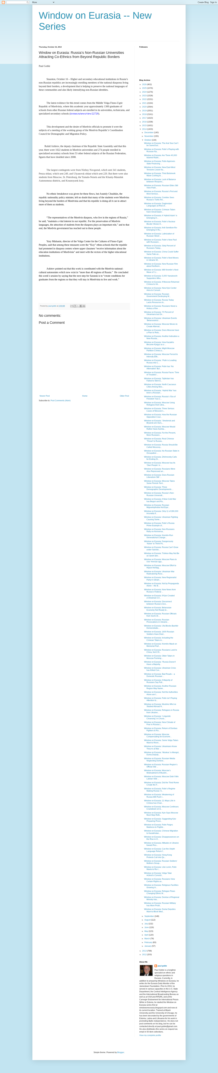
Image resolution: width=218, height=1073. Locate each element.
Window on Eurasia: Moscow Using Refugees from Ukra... (159, 404)
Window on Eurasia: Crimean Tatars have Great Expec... (159, 211)
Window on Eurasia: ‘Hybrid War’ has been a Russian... (160, 391)
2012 (144, 954)
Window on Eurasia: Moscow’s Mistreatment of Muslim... (157, 771)
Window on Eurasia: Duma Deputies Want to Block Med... (160, 910)
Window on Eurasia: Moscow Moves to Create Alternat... (160, 325)
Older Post (124, 396)
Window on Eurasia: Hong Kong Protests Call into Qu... (158, 856)
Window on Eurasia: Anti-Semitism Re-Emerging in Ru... (160, 229)
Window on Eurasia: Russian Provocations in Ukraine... (156, 621)
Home (84, 396)
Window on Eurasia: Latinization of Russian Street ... (159, 235)
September (149, 916)
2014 (144, 129)
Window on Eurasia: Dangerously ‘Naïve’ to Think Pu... (158, 542)
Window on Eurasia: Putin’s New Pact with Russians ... (160, 241)
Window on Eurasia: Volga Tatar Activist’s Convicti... (158, 874)
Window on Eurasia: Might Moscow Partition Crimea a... (159, 349)
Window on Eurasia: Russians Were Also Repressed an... (159, 470)
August (147, 920)
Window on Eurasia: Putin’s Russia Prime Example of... (159, 524)
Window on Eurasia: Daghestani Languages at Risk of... (158, 204)
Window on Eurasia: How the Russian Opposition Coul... (160, 415)
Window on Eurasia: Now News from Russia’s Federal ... (160, 590)
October (148, 140)
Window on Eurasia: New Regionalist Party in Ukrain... (160, 578)
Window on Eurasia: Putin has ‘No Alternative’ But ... (159, 367)
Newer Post (45, 396)
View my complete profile (150, 1035)
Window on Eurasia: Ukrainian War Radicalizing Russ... (159, 572)
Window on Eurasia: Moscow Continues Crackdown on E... (161, 808)
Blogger (120, 1052)
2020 (144, 107)
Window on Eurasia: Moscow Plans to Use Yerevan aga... (160, 560)
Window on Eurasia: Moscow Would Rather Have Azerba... (159, 428)
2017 (144, 118)
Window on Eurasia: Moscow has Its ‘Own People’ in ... (159, 464)
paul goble (162, 966)
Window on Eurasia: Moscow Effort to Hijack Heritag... (160, 566)
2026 (144, 84)
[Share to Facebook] (81, 306)
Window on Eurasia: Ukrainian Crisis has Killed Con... (160, 669)
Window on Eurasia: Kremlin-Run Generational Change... (158, 536)
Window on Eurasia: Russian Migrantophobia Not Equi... (157, 506)
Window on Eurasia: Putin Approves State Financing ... (159, 162)
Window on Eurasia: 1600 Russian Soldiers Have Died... (159, 633)
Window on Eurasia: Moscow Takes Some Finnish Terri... (159, 482)
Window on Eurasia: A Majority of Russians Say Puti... (158, 681)
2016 (144, 122)
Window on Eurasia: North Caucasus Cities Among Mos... (160, 385)
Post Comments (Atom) (61, 400)
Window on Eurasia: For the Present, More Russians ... (160, 434)
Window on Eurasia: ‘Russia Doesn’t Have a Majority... (160, 663)
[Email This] (71, 306)
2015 (144, 125)
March (147, 938)
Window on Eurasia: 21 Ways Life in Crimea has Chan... (159, 802)
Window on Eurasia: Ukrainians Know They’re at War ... (160, 747)
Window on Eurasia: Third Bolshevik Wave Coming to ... (159, 174)
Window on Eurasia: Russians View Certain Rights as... (159, 880)
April (146, 935)
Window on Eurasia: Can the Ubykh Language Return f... (159, 850)
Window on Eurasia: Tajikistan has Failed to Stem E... (159, 379)
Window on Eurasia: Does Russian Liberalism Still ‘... (159, 476)
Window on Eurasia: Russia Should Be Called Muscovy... (161, 446)
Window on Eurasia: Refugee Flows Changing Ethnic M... (159, 892)
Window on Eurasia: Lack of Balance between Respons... (160, 180)
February (148, 942)
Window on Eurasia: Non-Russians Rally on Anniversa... (159, 530)
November (149, 136)
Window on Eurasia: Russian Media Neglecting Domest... (159, 759)
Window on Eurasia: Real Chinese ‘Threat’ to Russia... (159, 440)
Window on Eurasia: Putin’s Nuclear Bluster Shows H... (159, 222)
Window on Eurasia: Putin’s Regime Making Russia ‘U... (159, 790)
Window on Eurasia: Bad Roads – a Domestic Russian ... (159, 675)
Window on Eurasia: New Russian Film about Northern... (161, 265)
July (146, 924)
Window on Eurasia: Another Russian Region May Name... (160, 687)
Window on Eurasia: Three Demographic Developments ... (158, 488)
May (146, 931)
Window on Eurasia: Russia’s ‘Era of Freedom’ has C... (160, 397)
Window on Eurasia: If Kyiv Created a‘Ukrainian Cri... (159, 597)
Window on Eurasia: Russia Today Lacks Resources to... (159, 301)
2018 (144, 114)
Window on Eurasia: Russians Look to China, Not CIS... (160, 651)
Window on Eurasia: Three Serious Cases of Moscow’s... (159, 409)
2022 (144, 99)
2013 (144, 951)
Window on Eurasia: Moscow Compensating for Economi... (158, 735)
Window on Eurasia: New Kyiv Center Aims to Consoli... (160, 289)
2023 (144, 96)
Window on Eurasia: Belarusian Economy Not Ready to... (157, 609)
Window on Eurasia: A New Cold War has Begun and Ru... (160, 500)
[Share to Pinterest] (84, 306)
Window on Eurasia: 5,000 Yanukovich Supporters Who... (160, 277)
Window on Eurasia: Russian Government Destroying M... (157, 295)
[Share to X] (77, 306)
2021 (144, 103)
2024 (144, 92)
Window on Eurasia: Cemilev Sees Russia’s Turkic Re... (159, 198)
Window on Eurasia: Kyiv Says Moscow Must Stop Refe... (161, 814)
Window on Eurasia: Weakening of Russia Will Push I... (159, 795)
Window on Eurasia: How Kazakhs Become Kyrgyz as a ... (159, 343)
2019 (144, 111)
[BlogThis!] (74, 306)
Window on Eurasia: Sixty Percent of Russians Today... (159, 247)
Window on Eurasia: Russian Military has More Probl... (160, 904)
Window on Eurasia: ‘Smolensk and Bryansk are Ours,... (159, 422)
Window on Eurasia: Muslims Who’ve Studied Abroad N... (160, 705)
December (149, 132)
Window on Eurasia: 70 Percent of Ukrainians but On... (158, 313)
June (146, 927)
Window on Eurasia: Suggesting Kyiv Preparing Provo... (160, 820)
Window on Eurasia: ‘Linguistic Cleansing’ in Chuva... (157, 717)
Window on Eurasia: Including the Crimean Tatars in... (158, 639)
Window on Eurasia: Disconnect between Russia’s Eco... (158, 602)
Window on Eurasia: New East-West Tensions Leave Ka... (159, 168)
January (148, 946)
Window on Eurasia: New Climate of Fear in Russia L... (159, 723)
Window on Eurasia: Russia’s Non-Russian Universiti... (159, 494)
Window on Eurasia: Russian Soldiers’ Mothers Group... (160, 862)
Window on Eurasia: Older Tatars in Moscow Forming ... (159, 657)
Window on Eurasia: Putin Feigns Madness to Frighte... (158, 826)
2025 (144, 88)
